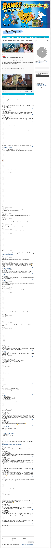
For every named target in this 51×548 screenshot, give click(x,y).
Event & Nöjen (20, 37)
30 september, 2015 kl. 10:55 (9, 340)
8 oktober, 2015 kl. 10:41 (7, 458)
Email (36, 70)
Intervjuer (13, 37)
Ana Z (4, 274)
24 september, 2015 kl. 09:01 (8, 172)
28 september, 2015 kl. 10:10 (8, 315)
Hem (3, 37)
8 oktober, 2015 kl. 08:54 (5, 434)
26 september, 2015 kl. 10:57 (8, 218)
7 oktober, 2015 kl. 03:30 (7, 373)
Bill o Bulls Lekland (5, 91)
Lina (4, 357)
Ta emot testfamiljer (39, 80)
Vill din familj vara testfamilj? (40, 84)
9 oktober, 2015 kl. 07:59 (7, 471)
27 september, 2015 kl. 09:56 (8, 250)
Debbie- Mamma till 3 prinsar (8, 147)
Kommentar (3, 527)
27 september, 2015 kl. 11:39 (8, 262)
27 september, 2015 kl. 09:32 (8, 233)
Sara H (5, 446)
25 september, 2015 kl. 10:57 (8, 196)
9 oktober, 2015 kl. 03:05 (7, 505)
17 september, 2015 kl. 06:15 (8, 116)
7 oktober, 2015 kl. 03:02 (7, 366)
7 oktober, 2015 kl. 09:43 (7, 358)
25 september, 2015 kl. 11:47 (8, 201)
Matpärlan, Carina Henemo (7, 268)
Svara (32, 101)
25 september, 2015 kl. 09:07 (8, 184)
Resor (31, 37)
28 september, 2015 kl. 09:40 (8, 308)
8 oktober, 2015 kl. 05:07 (7, 413)
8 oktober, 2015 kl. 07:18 (7, 421)
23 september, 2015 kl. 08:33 (8, 148)
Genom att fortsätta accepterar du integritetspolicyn (42, 74)
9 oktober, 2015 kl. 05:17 (7, 511)
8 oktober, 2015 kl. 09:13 (7, 447)
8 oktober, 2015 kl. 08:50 (7, 385)
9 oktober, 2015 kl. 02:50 (7, 494)
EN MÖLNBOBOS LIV (7, 438)
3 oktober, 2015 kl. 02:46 (7, 346)
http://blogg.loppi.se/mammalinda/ (8, 254)
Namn (2, 538)
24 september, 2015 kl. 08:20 (8, 166)
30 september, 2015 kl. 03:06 (8, 328)
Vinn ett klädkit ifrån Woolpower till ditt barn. (27, 91)
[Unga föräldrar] (13, 35)
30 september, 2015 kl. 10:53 (8, 336)
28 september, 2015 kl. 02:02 (8, 287)
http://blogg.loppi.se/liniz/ (7, 363)
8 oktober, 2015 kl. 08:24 (7, 427)
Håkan (5, 395)
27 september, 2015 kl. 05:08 (8, 229)
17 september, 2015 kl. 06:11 (8, 110)
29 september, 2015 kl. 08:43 (8, 322)
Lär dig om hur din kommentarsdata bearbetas (26, 544)
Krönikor (8, 37)
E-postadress (14, 538)
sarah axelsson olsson (7, 426)
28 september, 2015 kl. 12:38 (8, 269)
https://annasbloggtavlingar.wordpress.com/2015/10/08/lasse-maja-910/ (12, 444)
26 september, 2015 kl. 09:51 (8, 213)
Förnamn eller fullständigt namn (41, 66)
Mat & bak (26, 37)
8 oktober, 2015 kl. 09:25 (7, 452)
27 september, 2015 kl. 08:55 (8, 245)
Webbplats (24, 538)
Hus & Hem (37, 37)
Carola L (5, 142)
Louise (5, 351)
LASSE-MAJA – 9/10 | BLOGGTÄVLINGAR (8, 433)
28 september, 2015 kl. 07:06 (8, 292)
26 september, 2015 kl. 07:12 (8, 224)
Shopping (43, 37)
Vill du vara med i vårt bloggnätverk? (41, 85)
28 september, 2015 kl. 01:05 (8, 275)
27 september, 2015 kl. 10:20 (8, 257)
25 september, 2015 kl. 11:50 (8, 207)
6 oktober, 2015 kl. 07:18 (7, 352)
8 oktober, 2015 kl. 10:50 (7, 396)
